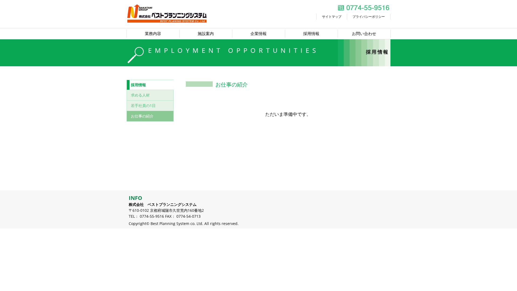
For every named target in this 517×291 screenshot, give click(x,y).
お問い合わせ (364, 33)
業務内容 (153, 33)
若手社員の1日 (143, 105)
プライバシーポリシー (368, 16)
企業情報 (258, 33)
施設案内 (206, 33)
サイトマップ (331, 16)
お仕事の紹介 (142, 116)
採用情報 (311, 33)
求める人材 (140, 95)
